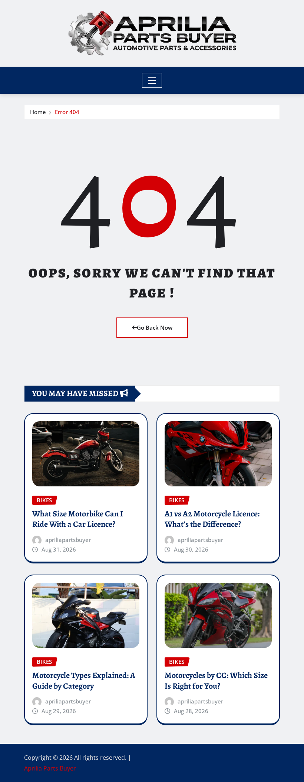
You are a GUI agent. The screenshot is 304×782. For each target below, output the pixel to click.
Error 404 (67, 112)
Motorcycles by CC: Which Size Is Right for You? (216, 681)
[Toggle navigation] (152, 80)
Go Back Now (154, 327)
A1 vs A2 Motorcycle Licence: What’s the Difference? (212, 519)
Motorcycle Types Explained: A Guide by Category (83, 681)
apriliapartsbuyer (68, 539)
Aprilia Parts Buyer (50, 768)
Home (38, 112)
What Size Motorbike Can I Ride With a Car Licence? (77, 519)
